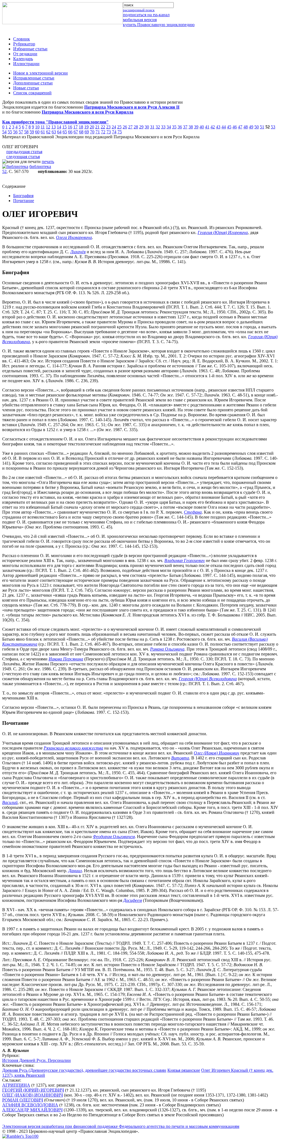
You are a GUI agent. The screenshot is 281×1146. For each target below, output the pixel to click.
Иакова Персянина (66, 659)
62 (48, 132)
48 (245, 127)
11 (43, 127)
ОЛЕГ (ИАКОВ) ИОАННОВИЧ (32, 1095)
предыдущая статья (24, 151)
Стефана (193, 512)
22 (103, 127)
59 (32, 132)
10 (37, 127)
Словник (21, 39)
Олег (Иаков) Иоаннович (216, 753)
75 (119, 132)
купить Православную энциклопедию (159, 24)
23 (108, 127)
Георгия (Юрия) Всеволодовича (208, 678)
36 (180, 127)
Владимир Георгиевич (184, 560)
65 (65, 132)
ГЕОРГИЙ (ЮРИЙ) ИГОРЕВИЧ (33, 1090)
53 (273, 127)
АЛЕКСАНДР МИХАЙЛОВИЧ (32, 1110)
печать (48, 161)
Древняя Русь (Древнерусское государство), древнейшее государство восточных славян (84, 1070)
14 (59, 127)
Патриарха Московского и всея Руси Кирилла (87, 112)
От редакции (25, 53)
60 (37, 132)
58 (26, 132)
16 (70, 127)
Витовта (180, 758)
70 (92, 132)
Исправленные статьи (33, 78)
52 (4, 171)
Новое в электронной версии (40, 73)
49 (251, 127)
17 (75, 127)
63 (54, 132)
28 (136, 127)
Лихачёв (78, 251)
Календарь (23, 58)
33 (163, 127)
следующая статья (23, 156)
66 (70, 132)
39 (196, 127)
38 (191, 127)
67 (76, 132)
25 (119, 127)
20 (92, 127)
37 (185, 127)
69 (87, 132)
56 (15, 132)
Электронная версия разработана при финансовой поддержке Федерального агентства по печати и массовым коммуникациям (120, 1126)
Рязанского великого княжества (73, 748)
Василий (10, 802)
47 (240, 127)
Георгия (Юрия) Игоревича (223, 232)
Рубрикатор (24, 44)
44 (223, 127)
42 (212, 127)
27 (130, 127)
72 (103, 132)
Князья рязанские (183, 1070)
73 (108, 132)
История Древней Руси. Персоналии (36, 1060)
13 (53, 127)
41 (207, 127)
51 (262, 127)
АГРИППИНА (16, 1085)
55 (10, 132)
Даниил (75, 870)
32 (158, 127)
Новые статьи (26, 88)
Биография (23, 195)
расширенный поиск (138, 10)
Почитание (23, 200)
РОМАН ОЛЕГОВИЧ (22, 1100)
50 (256, 127)
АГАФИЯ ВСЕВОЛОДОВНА (30, 1105)
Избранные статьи (30, 48)
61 (43, 132)
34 (169, 127)
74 (114, 132)
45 (229, 127)
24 (114, 127)
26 (125, 127)
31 (152, 127)
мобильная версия (140, 19)
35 (174, 127)
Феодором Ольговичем (114, 836)
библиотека (40, 166)
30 (147, 127)
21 (97, 127)
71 (97, 132)
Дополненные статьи (33, 83)
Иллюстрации (26, 63)
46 (234, 127)
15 (64, 127)
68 (81, 132)
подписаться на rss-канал (146, 14)
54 (4, 132)
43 (218, 127)
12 (48, 127)
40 (201, 127)
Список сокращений (32, 92)
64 (59, 132)
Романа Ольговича (167, 649)
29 (141, 127)
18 (81, 127)
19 (86, 127)
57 (21, 132)
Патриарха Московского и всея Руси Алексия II (131, 107)
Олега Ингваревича (74, 237)
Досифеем (132, 900)
